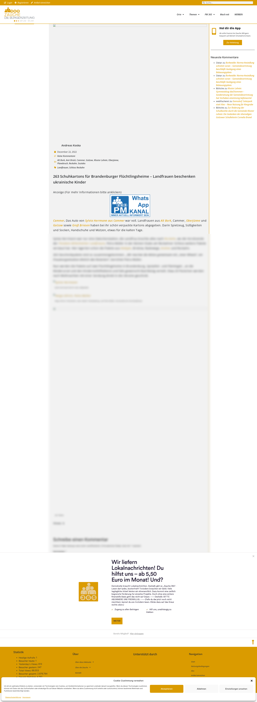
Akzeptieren (167, 689)
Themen (193, 14)
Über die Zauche (81, 667)
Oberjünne (113, 160)
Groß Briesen (81, 225)
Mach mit (224, 14)
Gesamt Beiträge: (28, 677)
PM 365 (208, 14)
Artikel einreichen (198, 675)
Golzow (89, 160)
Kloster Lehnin (100, 160)
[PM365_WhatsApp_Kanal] (130, 216)
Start (193, 661)
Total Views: (25, 670)
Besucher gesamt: (28, 674)
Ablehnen (201, 689)
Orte (179, 14)
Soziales (81, 163)
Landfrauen (62, 167)
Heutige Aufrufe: (27, 658)
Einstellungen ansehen (236, 689)
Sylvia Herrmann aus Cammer (105, 220)
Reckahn (73, 163)
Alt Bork (61, 160)
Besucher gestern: (28, 667)
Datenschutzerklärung (13, 697)
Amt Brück (71, 160)
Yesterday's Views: (28, 664)
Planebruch (62, 163)
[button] (251, 680)
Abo (192, 671)
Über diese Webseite (83, 662)
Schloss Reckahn (76, 167)
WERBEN (239, 14)
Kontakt (78, 673)
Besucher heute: (27, 661)
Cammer (81, 160)
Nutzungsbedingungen (200, 666)
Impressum (26, 697)
